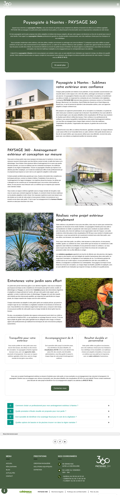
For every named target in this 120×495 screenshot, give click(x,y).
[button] (60, 65)
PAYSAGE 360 (43, 492)
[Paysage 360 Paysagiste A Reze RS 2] (60, 441)
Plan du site (94, 492)
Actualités (10, 473)
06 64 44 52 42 (78, 476)
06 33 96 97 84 (79, 481)
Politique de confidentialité (76, 492)
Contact (9, 476)
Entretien (38, 470)
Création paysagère (42, 463)
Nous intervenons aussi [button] (10, 434)
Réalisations (11, 466)
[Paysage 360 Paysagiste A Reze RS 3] (55, 441)
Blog (8, 470)
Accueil (9, 463)
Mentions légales (57, 492)
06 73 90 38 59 (79, 479)
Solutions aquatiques (43, 466)
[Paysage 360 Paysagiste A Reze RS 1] (65, 441)
